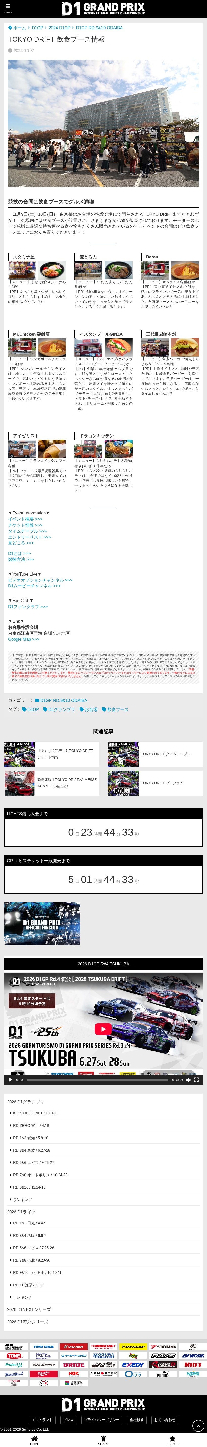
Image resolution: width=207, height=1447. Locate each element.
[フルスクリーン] (196, 1079)
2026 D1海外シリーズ (27, 1322)
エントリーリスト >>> (29, 537)
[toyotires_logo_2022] (44, 1346)
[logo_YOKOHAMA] (163, 1346)
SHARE (103, 1444)
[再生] (10, 1079)
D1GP (37, 27)
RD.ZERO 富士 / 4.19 (31, 1125)
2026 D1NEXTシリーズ (29, 1309)
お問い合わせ (164, 1420)
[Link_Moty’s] (193, 1364)
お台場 (91, 709)
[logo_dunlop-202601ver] (133, 1346)
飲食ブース (118, 709)
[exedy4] (133, 1364)
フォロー (172, 1444)
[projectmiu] (14, 1364)
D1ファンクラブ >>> (28, 606)
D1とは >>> (19, 553)
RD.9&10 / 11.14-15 (29, 1187)
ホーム (19, 27)
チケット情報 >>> (25, 525)
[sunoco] (133, 1355)
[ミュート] (188, 1079)
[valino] (74, 1346)
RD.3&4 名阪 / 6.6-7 (29, 1235)
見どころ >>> (21, 543)
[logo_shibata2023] (103, 1346)
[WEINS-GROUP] (193, 1374)
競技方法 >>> (21, 559)
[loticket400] (133, 1374)
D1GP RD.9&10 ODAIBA (99, 27)
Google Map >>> (24, 639)
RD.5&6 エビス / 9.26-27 (33, 1162)
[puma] (163, 1374)
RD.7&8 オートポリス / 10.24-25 (40, 1175)
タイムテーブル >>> (27, 531)
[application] (103, 1029)
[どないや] (44, 1383)
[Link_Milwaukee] (44, 1374)
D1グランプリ (61, 709)
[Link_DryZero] (14, 1383)
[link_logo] (103, 1355)
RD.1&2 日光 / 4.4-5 (29, 1223)
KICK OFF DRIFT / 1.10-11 (35, 1113)
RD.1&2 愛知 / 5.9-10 (30, 1138)
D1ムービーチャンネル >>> (34, 586)
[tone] (14, 1355)
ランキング (22, 1199)
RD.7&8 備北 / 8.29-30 (31, 1260)
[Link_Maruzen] (74, 1355)
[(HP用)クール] (193, 1346)
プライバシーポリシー (101, 1420)
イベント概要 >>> (25, 519)
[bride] (74, 1364)
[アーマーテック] (103, 1374)
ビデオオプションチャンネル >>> (40, 580)
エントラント (42, 1420)
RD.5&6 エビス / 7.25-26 (33, 1248)
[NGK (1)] (74, 1374)
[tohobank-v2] (74, 1383)
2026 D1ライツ (21, 1212)
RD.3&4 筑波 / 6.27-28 (31, 1150)
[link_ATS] (103, 1364)
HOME (34, 1444)
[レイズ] (163, 1355)
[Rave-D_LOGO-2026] (163, 1364)
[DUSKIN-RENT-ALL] (44, 1355)
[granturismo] (14, 1346)
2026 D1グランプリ (25, 1102)
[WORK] (193, 1355)
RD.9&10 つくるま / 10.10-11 (37, 1272)
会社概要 (137, 1420)
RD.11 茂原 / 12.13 (28, 1285)
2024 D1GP (59, 27)
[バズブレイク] (14, 1374)
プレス (68, 1420)
